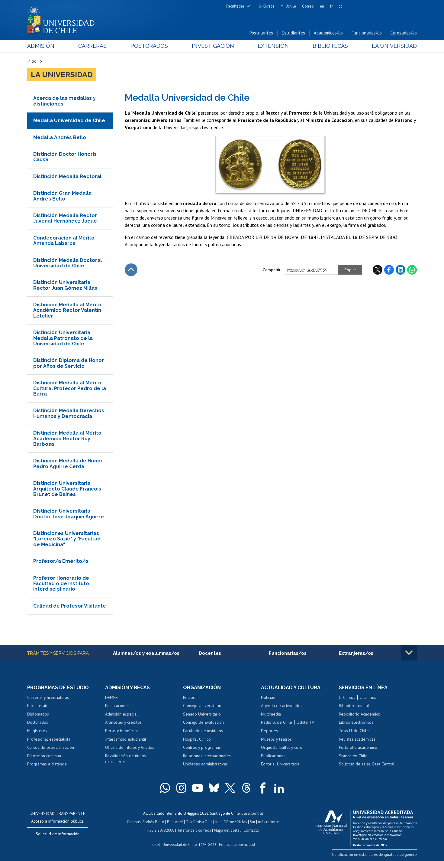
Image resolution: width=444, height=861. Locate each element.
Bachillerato (38, 705)
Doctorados (37, 722)
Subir (131, 269)
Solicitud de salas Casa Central (366, 764)
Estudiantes (293, 33)
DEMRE (111, 697)
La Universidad (394, 46)
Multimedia (271, 714)
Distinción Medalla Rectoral (67, 176)
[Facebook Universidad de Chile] (262, 787)
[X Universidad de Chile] (230, 787)
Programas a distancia (47, 764)
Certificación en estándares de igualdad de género (374, 854)
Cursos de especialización (50, 747)
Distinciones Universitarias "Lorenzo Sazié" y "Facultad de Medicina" (67, 538)
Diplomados (38, 714)
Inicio (32, 61)
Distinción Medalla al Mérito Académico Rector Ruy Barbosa (67, 438)
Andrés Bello (153, 821)
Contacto (251, 830)
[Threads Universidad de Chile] (246, 787)
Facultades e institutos (203, 730)
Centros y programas (202, 747)
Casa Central (252, 813)
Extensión (273, 46)
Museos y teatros (276, 739)
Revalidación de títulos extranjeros (125, 759)
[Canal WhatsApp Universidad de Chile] (164, 787)
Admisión (40, 46)
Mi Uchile (288, 6)
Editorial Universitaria (280, 764)
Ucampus (368, 697)
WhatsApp (412, 270)
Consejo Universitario (202, 705)
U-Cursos (267, 6)
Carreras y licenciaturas (48, 697)
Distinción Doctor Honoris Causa (65, 156)
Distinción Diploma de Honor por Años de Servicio (68, 363)
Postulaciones (117, 705)
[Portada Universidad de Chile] (63, 18)
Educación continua (44, 755)
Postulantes (261, 33)
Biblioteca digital (354, 705)
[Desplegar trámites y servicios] (409, 652)
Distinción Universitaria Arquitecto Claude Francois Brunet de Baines (67, 488)
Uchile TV (305, 722)
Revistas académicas (357, 739)
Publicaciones (273, 755)
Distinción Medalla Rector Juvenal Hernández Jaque (65, 218)
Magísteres (37, 730)
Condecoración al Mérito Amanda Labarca (64, 240)
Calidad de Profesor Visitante (69, 606)
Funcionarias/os (367, 33)
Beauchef (175, 821)
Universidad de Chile (179, 844)
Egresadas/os (404, 33)
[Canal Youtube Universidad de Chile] (197, 787)
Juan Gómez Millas (231, 821)
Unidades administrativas (205, 764)
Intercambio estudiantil (125, 739)
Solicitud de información (57, 834)
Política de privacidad (237, 844)
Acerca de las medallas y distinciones (64, 100)
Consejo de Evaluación (203, 722)
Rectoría (190, 697)
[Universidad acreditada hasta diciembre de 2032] (366, 826)
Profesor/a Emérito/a (60, 561)
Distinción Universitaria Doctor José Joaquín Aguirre (68, 513)
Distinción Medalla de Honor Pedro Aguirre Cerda (68, 463)
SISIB (156, 844)
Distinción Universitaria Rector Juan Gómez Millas (65, 285)
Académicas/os (328, 33)
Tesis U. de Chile (354, 730)
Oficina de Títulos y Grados (129, 747)
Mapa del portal (227, 830)
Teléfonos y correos (194, 830)
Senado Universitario (202, 714)
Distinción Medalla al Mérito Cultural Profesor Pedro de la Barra (69, 388)
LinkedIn (400, 270)
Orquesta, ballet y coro (281, 747)
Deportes (269, 730)
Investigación (213, 46)
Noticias (268, 697)
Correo (308, 6)
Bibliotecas (330, 46)
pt (340, 6)
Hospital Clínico (197, 739)
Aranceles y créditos (123, 722)
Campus (134, 821)
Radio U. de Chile (276, 722)
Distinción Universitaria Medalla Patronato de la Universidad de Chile (63, 338)
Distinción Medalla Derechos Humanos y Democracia (68, 413)
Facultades (235, 6)
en (322, 6)
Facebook (389, 270)
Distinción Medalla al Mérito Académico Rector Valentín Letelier (67, 310)
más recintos (269, 821)
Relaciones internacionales (207, 755)
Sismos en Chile (353, 755)
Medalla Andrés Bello (59, 137)
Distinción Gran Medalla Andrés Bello (62, 195)
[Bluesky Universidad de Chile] (213, 787)
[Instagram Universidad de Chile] (181, 787)
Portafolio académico (358, 747)
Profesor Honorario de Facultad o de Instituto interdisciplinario (61, 583)
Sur (252, 821)
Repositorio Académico (359, 714)
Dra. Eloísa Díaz (199, 821)
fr (331, 6)
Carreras (92, 46)
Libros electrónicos (356, 722)
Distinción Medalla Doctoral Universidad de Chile (67, 263)
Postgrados (149, 46)
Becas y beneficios (122, 730)
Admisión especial (121, 714)
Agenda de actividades (281, 705)
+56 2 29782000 (160, 830)
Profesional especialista (48, 739)
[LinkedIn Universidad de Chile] (279, 787)
